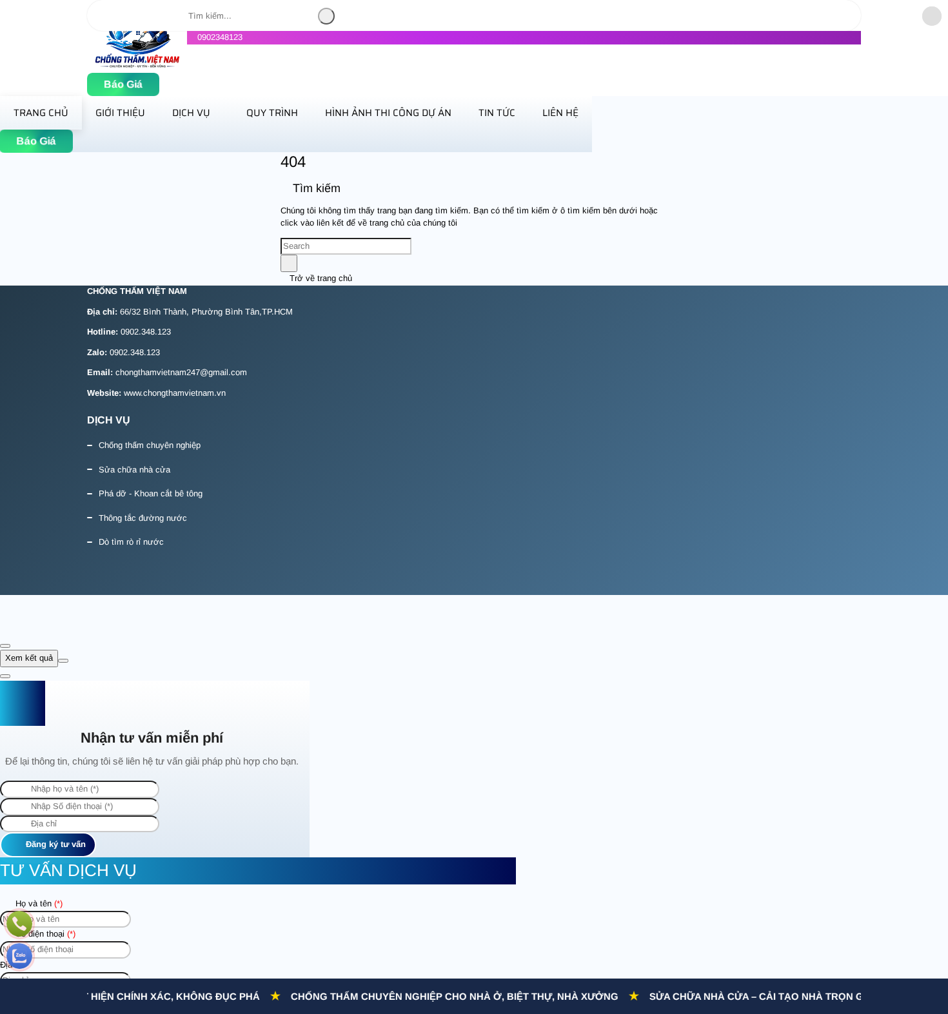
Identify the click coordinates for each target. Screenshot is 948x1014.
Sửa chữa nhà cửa (134, 469)
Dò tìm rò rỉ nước (131, 542)
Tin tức (497, 113)
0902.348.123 (146, 331)
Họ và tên (38, 903)
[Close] (5, 646)
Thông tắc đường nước (143, 518)
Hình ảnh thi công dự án (388, 113)
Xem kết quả (29, 658)
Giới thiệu (120, 113)
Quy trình (272, 113)
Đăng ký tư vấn (54, 844)
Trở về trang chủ (319, 278)
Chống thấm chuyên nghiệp (150, 445)
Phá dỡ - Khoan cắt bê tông (150, 493)
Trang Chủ (41, 113)
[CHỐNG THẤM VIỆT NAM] (137, 65)
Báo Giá (123, 84)
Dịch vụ (191, 113)
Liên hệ (560, 113)
